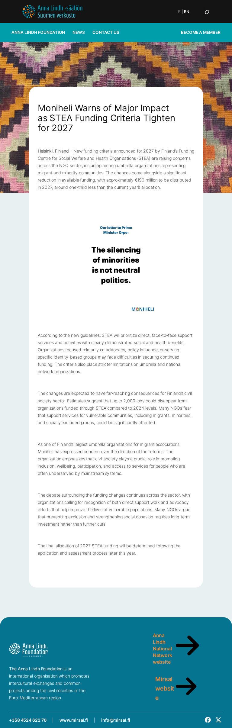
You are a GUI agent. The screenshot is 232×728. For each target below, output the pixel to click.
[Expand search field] (207, 12)
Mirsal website (164, 688)
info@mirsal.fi (115, 720)
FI (179, 11)
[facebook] (207, 719)
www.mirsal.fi (74, 720)
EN (186, 11)
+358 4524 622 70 (27, 720)
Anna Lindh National (162, 642)
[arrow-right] (187, 656)
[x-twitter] (218, 719)
